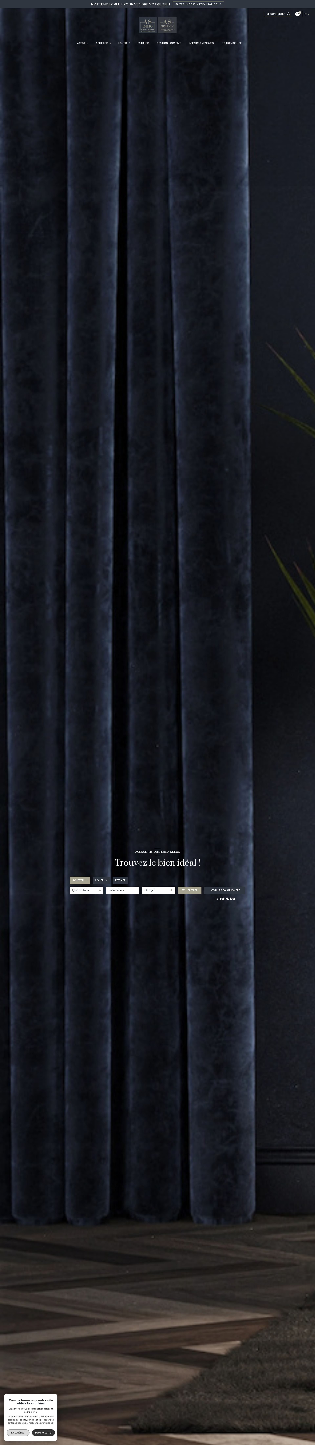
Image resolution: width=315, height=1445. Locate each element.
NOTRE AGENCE (232, 43)
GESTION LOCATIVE (169, 43)
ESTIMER (143, 43)
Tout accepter (43, 1432)
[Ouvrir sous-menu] (111, 43)
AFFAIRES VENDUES (201, 43)
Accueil (82, 43)
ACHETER (102, 43)
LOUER (122, 43)
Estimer (120, 880)
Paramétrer (18, 1432)
